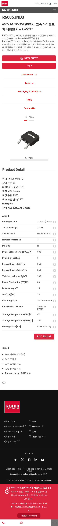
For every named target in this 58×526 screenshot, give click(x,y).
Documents (28, 74)
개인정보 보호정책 (44, 469)
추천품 (11, 182)
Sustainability (13, 431)
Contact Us (29, 108)
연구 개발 (11, 436)
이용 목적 (30, 469)
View (30, 158)
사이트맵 (29, 471)
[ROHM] (5, 3)
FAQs (29, 100)
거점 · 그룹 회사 (38, 436)
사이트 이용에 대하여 (14, 469)
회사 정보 (11, 421)
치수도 (31, 117)
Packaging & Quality (28, 91)
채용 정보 (44, 3)
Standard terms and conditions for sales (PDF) (28, 474)
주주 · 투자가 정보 (15, 426)
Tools (28, 83)
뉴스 (37, 3)
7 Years (26, 207)
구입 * (29, 65)
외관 (25, 117)
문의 (55, 3)
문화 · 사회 (12, 441)
